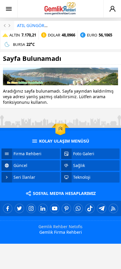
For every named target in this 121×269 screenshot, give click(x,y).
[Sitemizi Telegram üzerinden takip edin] (101, 208)
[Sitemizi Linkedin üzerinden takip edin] (42, 208)
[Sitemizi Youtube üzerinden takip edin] (54, 208)
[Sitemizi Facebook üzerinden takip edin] (7, 208)
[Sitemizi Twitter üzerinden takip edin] (19, 208)
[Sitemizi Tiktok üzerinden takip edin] (89, 208)
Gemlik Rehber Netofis (60, 226)
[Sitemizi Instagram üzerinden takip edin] (31, 208)
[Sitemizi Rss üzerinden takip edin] (113, 208)
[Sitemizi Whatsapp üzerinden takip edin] (78, 208)
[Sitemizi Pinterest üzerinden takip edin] (66, 208)
